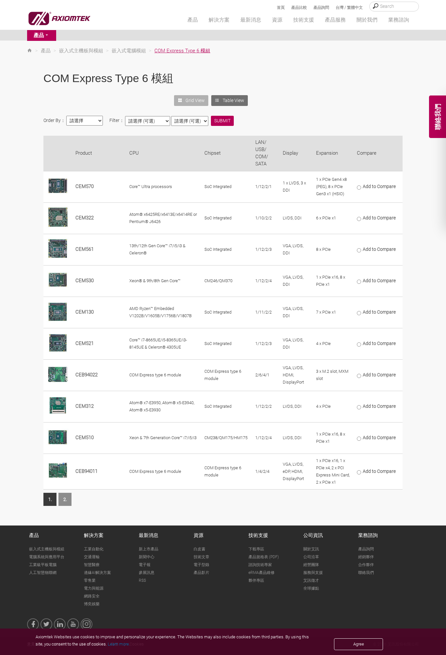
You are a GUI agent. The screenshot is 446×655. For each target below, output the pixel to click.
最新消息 (148, 535)
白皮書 (199, 549)
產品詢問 (321, 7)
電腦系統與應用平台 (46, 557)
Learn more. (119, 644)
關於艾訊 (311, 549)
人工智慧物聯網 (42, 572)
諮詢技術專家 (260, 564)
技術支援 (258, 535)
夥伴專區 (256, 580)
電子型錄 (201, 564)
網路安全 (92, 596)
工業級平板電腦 (42, 564)
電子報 (145, 564)
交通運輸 (92, 557)
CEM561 (84, 249)
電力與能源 (94, 588)
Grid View (195, 100)
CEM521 (84, 343)
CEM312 (84, 406)
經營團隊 (311, 564)
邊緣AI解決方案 (97, 572)
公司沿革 (311, 557)
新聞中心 (146, 557)
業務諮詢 (368, 535)
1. (50, 499)
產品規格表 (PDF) (263, 557)
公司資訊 (313, 535)
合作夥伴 (366, 564)
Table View (233, 100)
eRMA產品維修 (261, 572)
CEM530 (84, 281)
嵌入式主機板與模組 (81, 51)
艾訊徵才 (311, 580)
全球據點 (311, 588)
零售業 (90, 580)
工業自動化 (94, 549)
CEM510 (84, 437)
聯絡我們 (366, 572)
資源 (198, 535)
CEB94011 (86, 471)
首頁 (281, 7)
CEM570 (84, 186)
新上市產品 (148, 549)
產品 (39, 35)
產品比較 (299, 7)
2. (65, 499)
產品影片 (201, 572)
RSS (142, 580)
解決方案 (94, 535)
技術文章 (201, 557)
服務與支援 (313, 572)
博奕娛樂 (92, 604)
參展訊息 (146, 572)
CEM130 (84, 312)
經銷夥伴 (366, 557)
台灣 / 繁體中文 (349, 7)
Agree (358, 644)
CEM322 (84, 218)
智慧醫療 (92, 564)
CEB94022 (86, 375)
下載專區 (256, 549)
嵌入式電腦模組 (129, 51)
